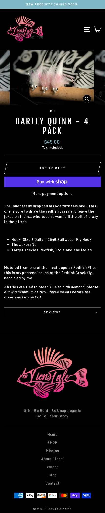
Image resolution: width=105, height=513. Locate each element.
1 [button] (51, 111)
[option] (52, 4)
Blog (52, 475)
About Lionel (52, 459)
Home (52, 434)
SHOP (52, 442)
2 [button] (55, 111)
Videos (53, 467)
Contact (52, 483)
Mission (52, 450)
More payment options (52, 193)
